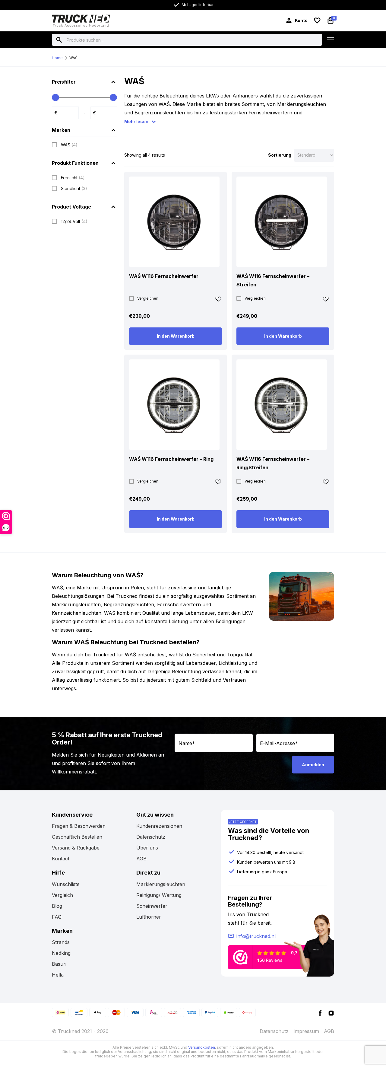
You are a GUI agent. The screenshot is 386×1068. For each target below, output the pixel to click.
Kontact (60, 859)
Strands (61, 942)
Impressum (306, 1031)
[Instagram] (331, 1012)
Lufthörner (148, 917)
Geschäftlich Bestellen (77, 837)
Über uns (147, 848)
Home (57, 58)
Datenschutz (150, 837)
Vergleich (62, 895)
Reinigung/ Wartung (159, 895)
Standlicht (74, 188)
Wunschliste (66, 884)
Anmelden (313, 764)
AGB (141, 859)
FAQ (57, 917)
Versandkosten (201, 1047)
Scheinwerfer (151, 906)
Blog (57, 906)
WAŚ (73, 58)
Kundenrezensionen (159, 826)
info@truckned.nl (256, 936)
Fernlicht (73, 177)
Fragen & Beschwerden (79, 826)
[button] (218, 300)
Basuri (59, 964)
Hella (58, 975)
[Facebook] (320, 1012)
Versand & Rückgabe (76, 848)
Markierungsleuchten (160, 884)
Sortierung (279, 155)
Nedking (61, 953)
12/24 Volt (74, 221)
